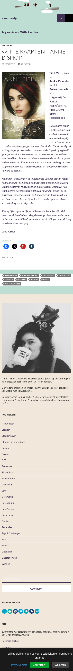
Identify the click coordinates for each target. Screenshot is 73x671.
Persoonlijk (8, 502)
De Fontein (64, 275)
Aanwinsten (8, 423)
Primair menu (69, 18)
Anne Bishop (11, 275)
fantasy (9, 280)
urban (45, 280)
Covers (5, 454)
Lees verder (10, 231)
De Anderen (48, 275)
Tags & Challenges (11, 533)
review (34, 280)
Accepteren (39, 665)
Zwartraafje (10, 18)
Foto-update (8, 478)
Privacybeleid (19, 665)
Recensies (7, 45)
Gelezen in (7, 484)
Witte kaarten (12, 284)
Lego (4, 490)
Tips (4, 539)
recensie (21, 280)
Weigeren (60, 665)
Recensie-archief (10, 640)
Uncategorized (9, 557)
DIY (4, 460)
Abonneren (36, 588)
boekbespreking (30, 275)
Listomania (7, 496)
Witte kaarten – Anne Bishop (34, 54)
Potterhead (8, 515)
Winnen (6, 563)
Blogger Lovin (9, 435)
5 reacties (26, 64)
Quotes (5, 521)
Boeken (6, 447)
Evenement (7, 466)
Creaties (6, 646)
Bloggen (6, 429)
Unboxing (7, 551)
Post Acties (8, 508)
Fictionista (7, 472)
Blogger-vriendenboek (13, 441)
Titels (4, 545)
